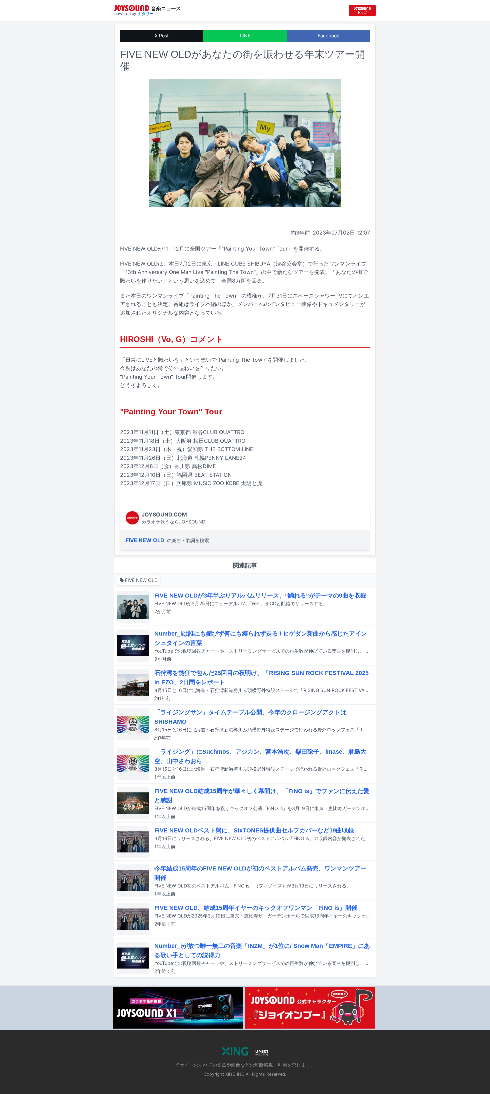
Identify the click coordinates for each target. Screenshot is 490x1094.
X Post (162, 35)
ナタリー (146, 13)
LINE (245, 35)
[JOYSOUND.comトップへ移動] (362, 10)
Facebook (328, 35)
